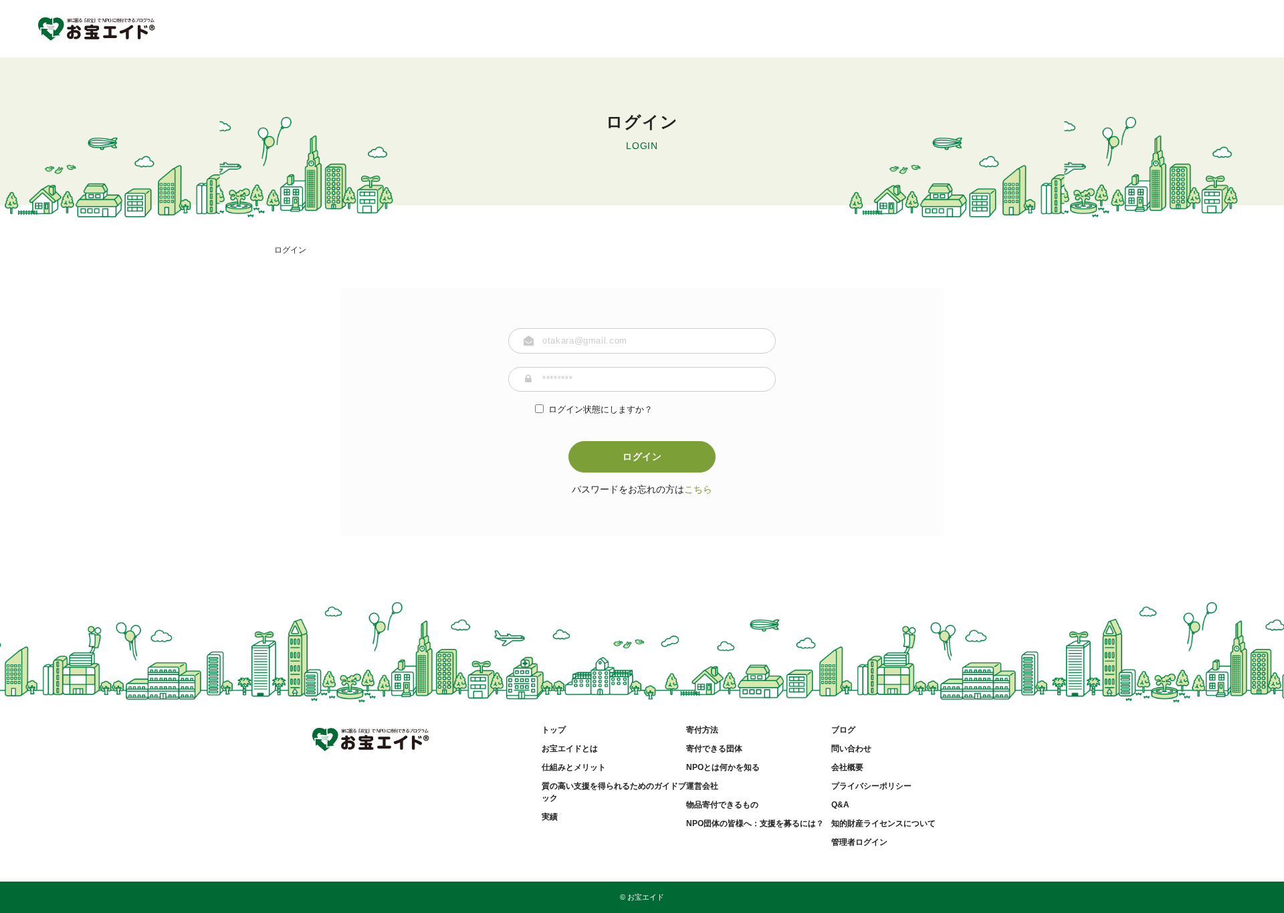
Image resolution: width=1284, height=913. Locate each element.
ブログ (843, 730)
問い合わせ (851, 748)
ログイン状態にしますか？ (600, 409)
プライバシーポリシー (871, 786)
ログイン (642, 456)
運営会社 (702, 786)
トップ (554, 730)
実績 (550, 816)
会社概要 (847, 767)
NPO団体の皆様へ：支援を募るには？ (755, 823)
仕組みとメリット (574, 767)
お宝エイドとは (570, 748)
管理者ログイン (859, 842)
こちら (698, 489)
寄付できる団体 (714, 748)
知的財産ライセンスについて (883, 823)
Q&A (840, 804)
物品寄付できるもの (722, 804)
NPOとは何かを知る (723, 767)
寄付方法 (702, 730)
